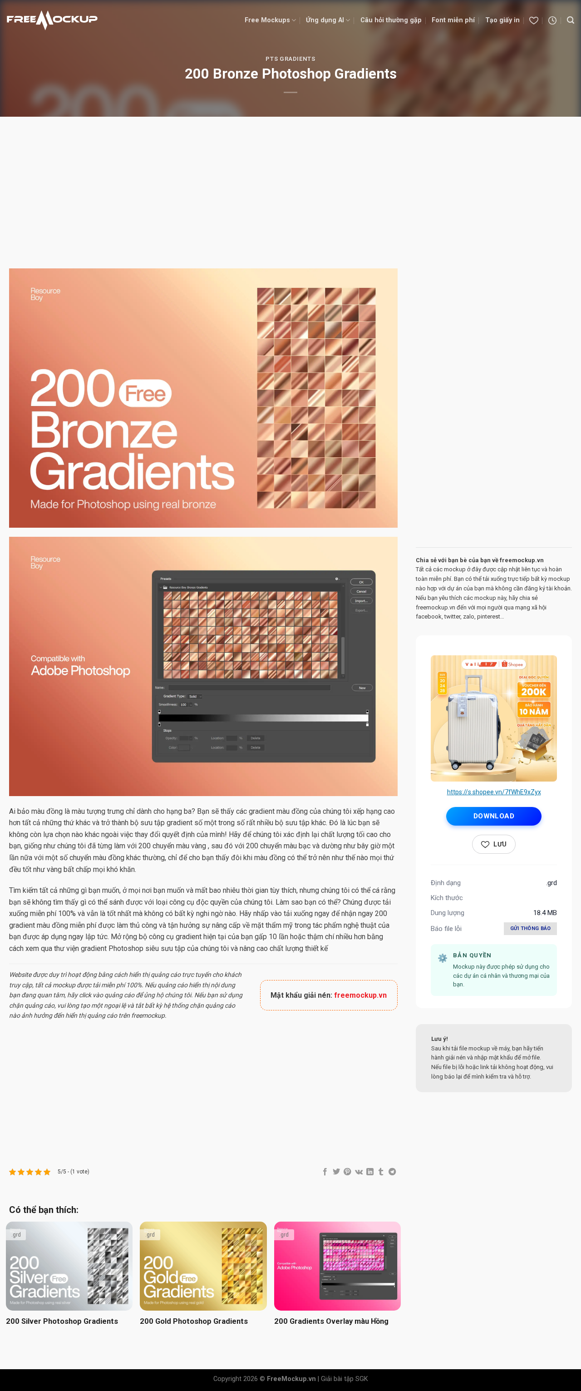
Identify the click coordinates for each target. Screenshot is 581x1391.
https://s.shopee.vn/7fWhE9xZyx (494, 792)
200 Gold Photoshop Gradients (194, 1321)
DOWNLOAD (494, 816)
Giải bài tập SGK (344, 1379)
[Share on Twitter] (336, 1172)
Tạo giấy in (502, 20)
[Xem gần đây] (552, 20)
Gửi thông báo (530, 928)
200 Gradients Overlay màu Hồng (331, 1321)
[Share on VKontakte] (359, 1172)
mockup (64, 985)
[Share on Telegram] (392, 1172)
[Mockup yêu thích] (534, 20)
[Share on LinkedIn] (370, 1172)
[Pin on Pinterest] (347, 1172)
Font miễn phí (453, 20)
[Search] (570, 20)
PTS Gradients (290, 58)
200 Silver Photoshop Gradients (62, 1321)
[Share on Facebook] (325, 1172)
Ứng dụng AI (325, 20)
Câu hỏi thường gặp (391, 20)
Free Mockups (267, 20)
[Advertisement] (290, 193)
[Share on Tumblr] (380, 1172)
